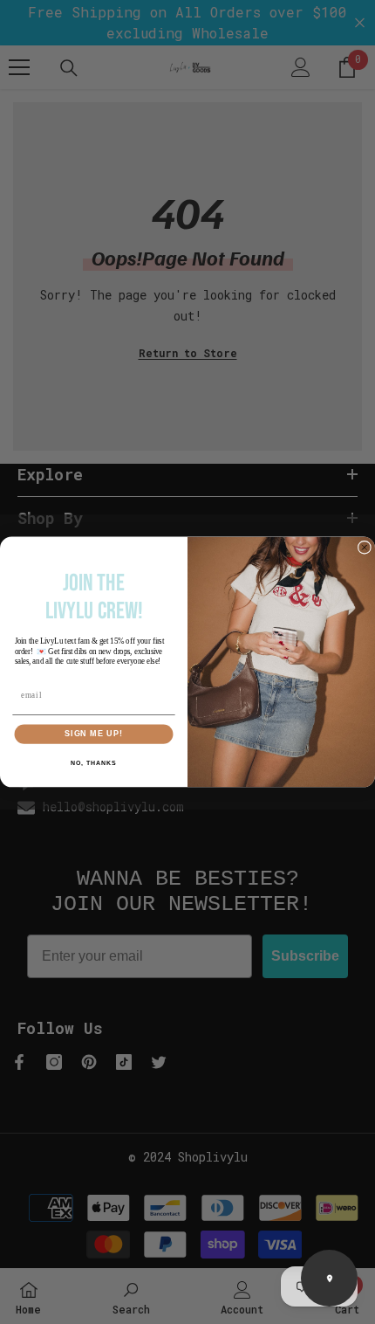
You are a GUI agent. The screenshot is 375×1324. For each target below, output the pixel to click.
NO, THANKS (93, 763)
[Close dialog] (364, 547)
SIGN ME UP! (94, 734)
